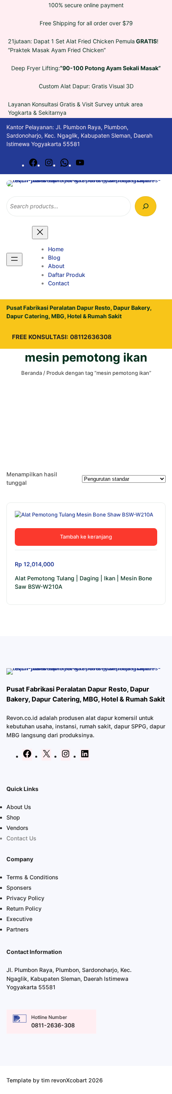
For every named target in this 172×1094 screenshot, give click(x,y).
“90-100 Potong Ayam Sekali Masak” (110, 68)
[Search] (145, 206)
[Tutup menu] (40, 232)
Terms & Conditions (32, 877)
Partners (17, 929)
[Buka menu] (14, 259)
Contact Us (21, 838)
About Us (18, 806)
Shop (13, 817)
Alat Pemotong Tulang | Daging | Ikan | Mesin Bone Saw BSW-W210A (83, 582)
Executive (19, 918)
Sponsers (19, 887)
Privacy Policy (25, 898)
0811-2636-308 (53, 1025)
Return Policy (24, 908)
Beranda (31, 373)
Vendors (17, 827)
